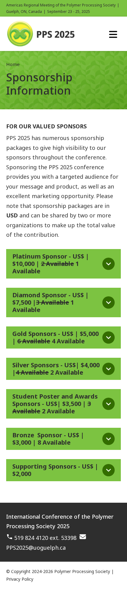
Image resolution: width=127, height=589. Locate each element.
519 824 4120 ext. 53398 (45, 537)
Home (13, 64)
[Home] (41, 45)
